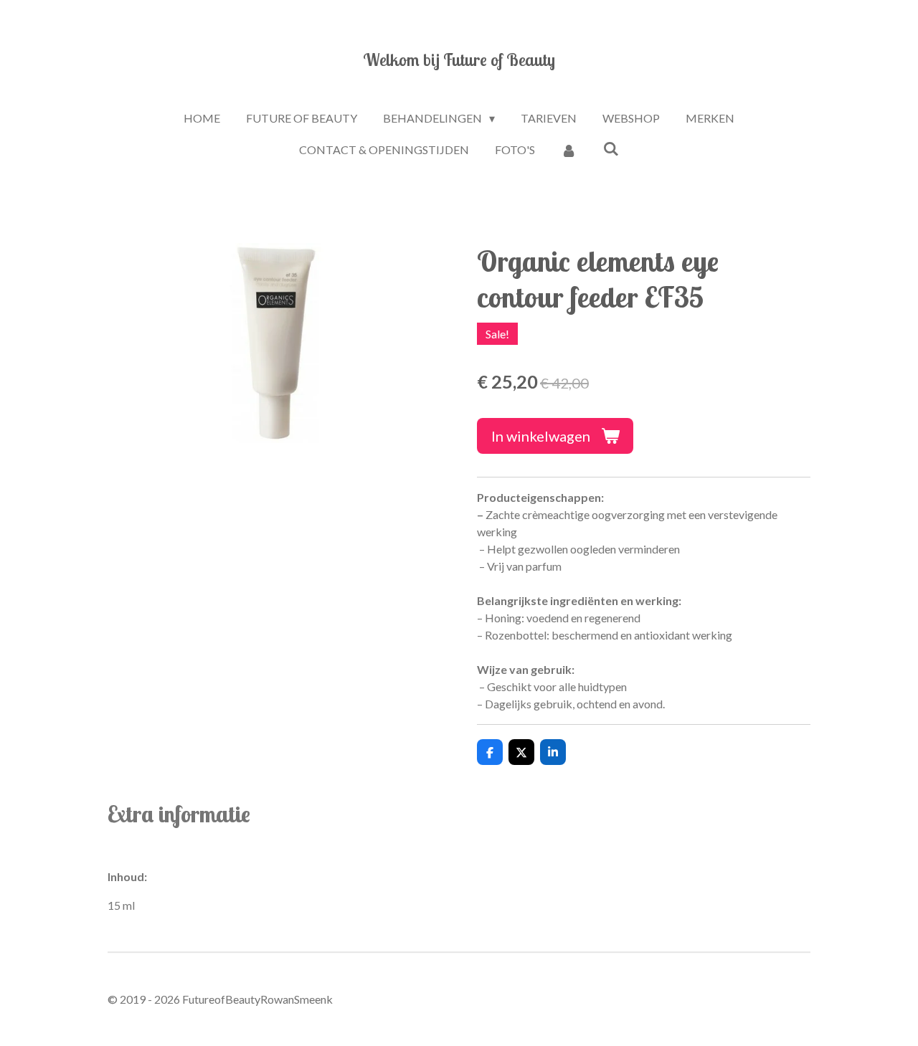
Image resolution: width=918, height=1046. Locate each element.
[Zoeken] (611, 148)
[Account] (569, 150)
